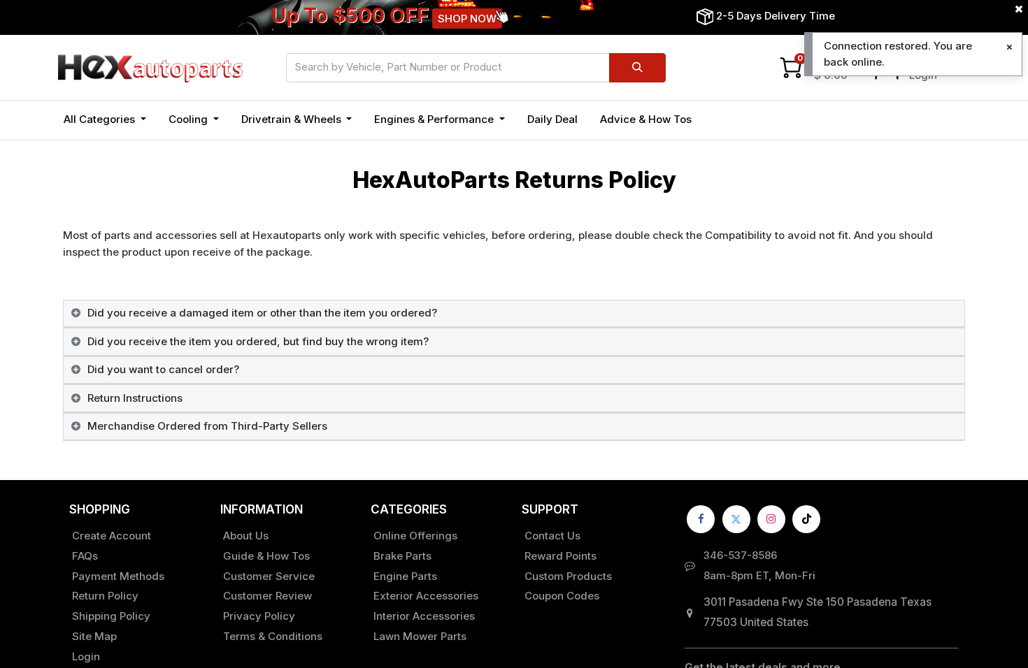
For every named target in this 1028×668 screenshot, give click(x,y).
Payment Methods (118, 576)
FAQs (85, 555)
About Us (246, 535)
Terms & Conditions (272, 636)
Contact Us (552, 535)
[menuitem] (552, 120)
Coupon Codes (561, 595)
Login (86, 656)
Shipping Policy (111, 616)
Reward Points (560, 555)
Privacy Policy (259, 616)
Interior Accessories (424, 616)
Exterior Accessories (425, 595)
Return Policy (105, 595)
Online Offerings (415, 535)
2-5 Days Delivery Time (775, 15)
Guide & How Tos (266, 555)
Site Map (94, 636)
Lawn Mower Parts (419, 636)
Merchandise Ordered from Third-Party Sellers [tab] (207, 426)
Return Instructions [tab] (135, 398)
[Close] (1009, 47)
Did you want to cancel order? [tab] (163, 369)
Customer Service (269, 576)
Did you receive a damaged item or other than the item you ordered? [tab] (262, 312)
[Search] (637, 67)
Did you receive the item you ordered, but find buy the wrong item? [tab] (258, 341)
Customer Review (267, 595)
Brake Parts (402, 555)
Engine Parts (405, 576)
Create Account (111, 535)
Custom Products (568, 576)
